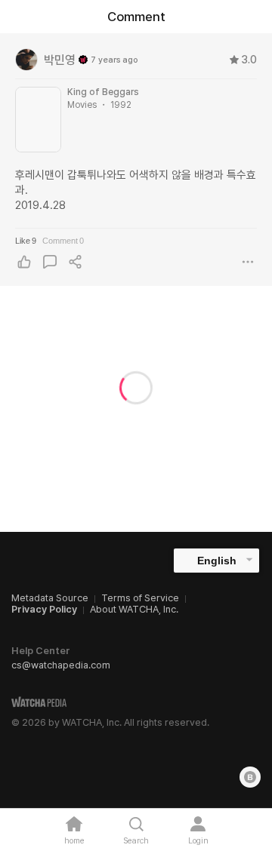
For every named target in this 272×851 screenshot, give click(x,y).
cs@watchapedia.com (60, 665)
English (216, 561)
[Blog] (250, 777)
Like (25, 240)
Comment (63, 240)
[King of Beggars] (38, 119)
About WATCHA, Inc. (134, 609)
